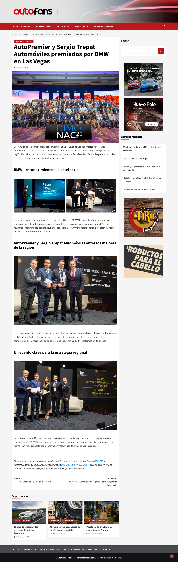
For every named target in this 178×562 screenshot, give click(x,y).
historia (17, 520)
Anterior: (33, 480)
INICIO (15, 26)
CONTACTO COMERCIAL (47, 549)
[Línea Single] (143, 261)
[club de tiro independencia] (143, 217)
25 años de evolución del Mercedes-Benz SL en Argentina (26, 530)
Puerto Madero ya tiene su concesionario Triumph (99, 528)
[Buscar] (161, 51)
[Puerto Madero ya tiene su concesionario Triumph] (101, 512)
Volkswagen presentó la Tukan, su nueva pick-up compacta (143, 168)
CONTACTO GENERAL (22, 549)
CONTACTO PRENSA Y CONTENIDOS (79, 549)
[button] (164, 26)
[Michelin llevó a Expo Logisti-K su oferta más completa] (65, 512)
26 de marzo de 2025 (23, 68)
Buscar (125, 41)
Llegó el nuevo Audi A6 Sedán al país (139, 189)
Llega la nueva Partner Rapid (135, 158)
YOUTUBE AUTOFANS (103, 26)
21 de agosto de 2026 (95, 534)
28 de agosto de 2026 (23, 537)
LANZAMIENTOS (43, 26)
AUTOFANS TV (81, 26)
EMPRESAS (19, 41)
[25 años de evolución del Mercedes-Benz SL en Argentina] (29, 512)
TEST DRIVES (63, 26)
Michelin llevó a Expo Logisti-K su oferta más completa (65, 528)
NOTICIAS (25, 26)
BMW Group (35, 442)
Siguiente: (93, 482)
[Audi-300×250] (143, 79)
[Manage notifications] (172, 556)
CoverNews (102, 557)
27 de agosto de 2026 (59, 534)
